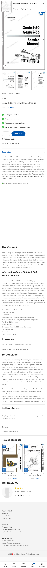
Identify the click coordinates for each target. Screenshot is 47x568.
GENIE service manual (36, 300)
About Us (5, 513)
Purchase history (7, 527)
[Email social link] (13, 143)
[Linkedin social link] (18, 143)
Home (4, 93)
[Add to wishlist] (20, 447)
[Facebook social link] (7, 143)
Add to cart (18, 134)
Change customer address (11, 529)
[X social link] (10, 143)
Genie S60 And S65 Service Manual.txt (15, 349)
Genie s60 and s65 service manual (17, 157)
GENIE (17, 93)
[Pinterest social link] (15, 143)
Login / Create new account (11, 532)
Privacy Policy (6, 518)
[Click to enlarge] (5, 65)
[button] (4, 470)
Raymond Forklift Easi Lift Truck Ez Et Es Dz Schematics (26, 4)
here (3, 267)
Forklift (10, 93)
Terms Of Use (6, 516)
